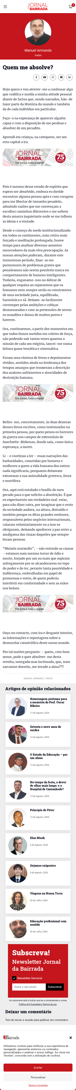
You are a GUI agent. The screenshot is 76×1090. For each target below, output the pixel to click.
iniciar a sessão (24, 1020)
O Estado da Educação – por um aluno (49, 756)
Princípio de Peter (42, 810)
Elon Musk (37, 838)
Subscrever (55, 987)
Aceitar (38, 1067)
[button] (70, 1037)
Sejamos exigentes (43, 865)
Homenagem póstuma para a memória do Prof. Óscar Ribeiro (48, 702)
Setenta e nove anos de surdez (45, 728)
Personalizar (38, 1077)
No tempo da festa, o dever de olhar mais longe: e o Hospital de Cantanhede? (48, 785)
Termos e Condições (38, 1085)
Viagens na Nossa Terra (46, 893)
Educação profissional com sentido (48, 922)
